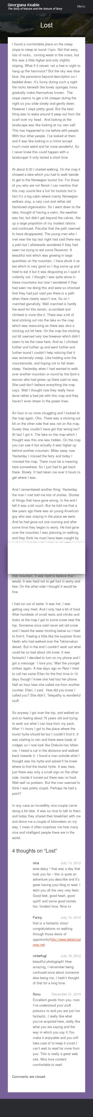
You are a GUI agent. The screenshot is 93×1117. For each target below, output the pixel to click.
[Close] (85, 543)
